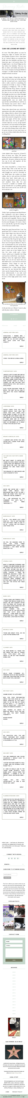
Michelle (6, 629)
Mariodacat (7, 516)
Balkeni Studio (7, 1096)
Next (24, 325)
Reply (22, 346)
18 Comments (14, 314)
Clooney (6, 647)
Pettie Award (17, 267)
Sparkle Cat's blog (20, 254)
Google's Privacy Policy (16, 1073)
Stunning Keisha (15, 1095)
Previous (5, 325)
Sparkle (6, 561)
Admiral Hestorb (9, 332)
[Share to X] (13, 319)
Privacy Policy (17, 1091)
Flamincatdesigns (9, 795)
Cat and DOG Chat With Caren (13, 456)
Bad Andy (6, 753)
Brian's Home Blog (9, 436)
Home (15, 325)
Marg (5, 596)
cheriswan (6, 406)
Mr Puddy (6, 691)
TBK (23, 1096)
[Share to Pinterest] (16, 319)
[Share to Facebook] (11, 319)
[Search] (23, 864)
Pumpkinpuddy (8, 371)
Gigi (4, 485)
